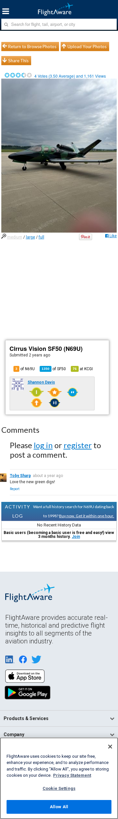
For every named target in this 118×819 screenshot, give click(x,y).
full (41, 237)
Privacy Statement (72, 775)
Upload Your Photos (87, 46)
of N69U (25, 369)
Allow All (59, 806)
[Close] (110, 746)
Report (14, 489)
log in (43, 445)
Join (76, 536)
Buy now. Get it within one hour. (86, 515)
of (54, 369)
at (83, 369)
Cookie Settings (59, 788)
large (30, 237)
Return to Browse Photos (32, 46)
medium (14, 237)
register (78, 445)
